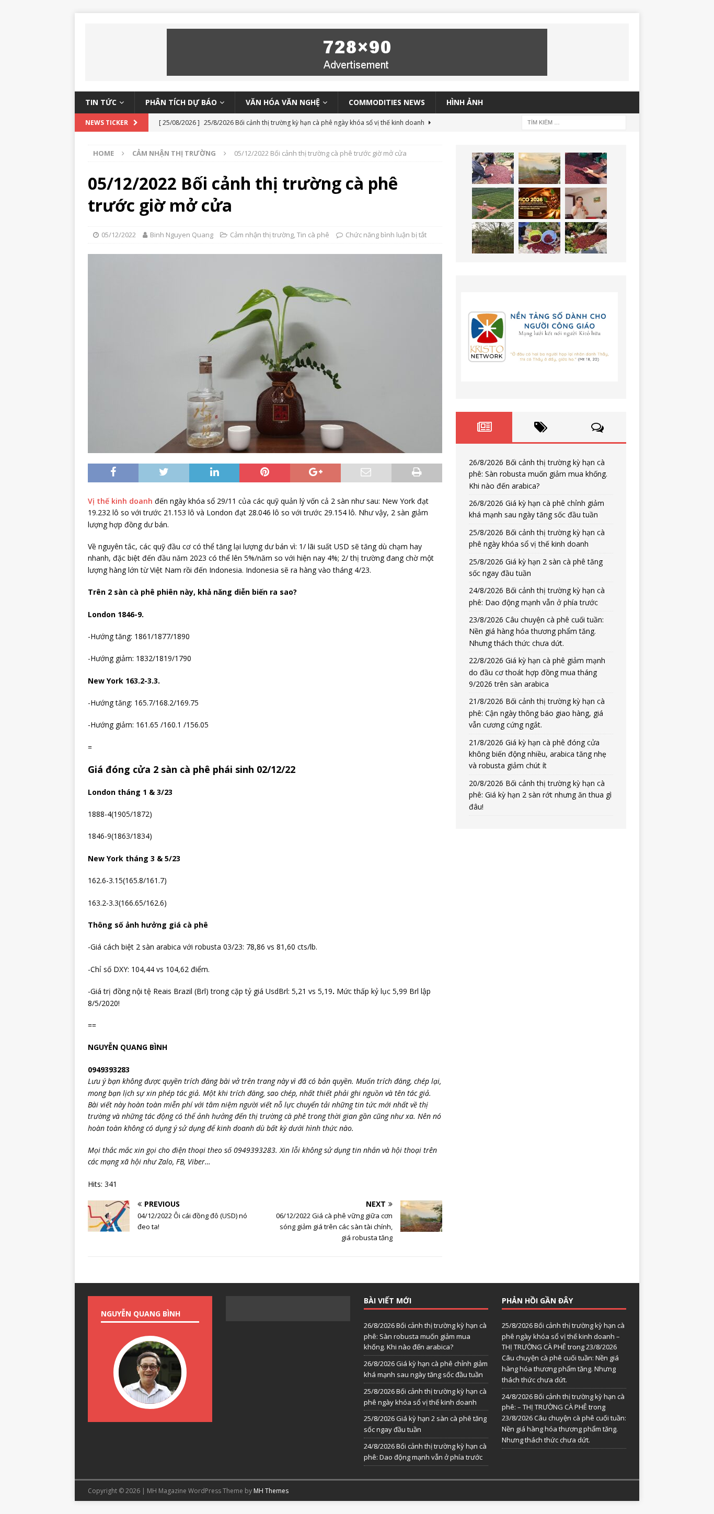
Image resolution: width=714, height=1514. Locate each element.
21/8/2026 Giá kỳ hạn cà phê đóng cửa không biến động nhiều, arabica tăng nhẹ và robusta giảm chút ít (537, 754)
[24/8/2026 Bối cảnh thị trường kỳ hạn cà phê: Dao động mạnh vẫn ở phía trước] (539, 203)
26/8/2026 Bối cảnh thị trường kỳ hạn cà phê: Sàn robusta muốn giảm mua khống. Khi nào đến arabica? (538, 474)
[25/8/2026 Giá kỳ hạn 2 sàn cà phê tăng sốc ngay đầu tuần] (493, 203)
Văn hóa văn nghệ (283, 102)
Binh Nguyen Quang (181, 234)
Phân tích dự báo (181, 102)
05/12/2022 (118, 234)
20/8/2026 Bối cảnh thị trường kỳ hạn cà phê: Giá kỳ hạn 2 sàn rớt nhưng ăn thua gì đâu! (540, 795)
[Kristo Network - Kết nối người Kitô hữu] (541, 337)
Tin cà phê (313, 234)
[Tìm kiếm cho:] (574, 122)
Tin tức (101, 102)
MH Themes (271, 1490)
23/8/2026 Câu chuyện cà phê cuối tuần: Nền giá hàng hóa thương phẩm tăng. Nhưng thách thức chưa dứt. (536, 631)
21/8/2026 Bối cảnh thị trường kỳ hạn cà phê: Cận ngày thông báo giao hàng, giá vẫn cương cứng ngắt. (537, 713)
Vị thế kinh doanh (120, 501)
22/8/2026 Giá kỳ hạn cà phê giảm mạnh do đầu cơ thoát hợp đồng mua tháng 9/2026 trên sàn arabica (537, 672)
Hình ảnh (464, 102)
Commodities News (387, 102)
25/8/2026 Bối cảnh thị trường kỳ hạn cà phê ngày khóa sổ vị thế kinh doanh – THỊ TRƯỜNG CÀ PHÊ (563, 1336)
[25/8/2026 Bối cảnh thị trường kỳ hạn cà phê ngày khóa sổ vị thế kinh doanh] (586, 168)
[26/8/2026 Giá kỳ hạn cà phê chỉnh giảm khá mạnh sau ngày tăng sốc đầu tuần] (539, 168)
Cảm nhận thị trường (262, 234)
